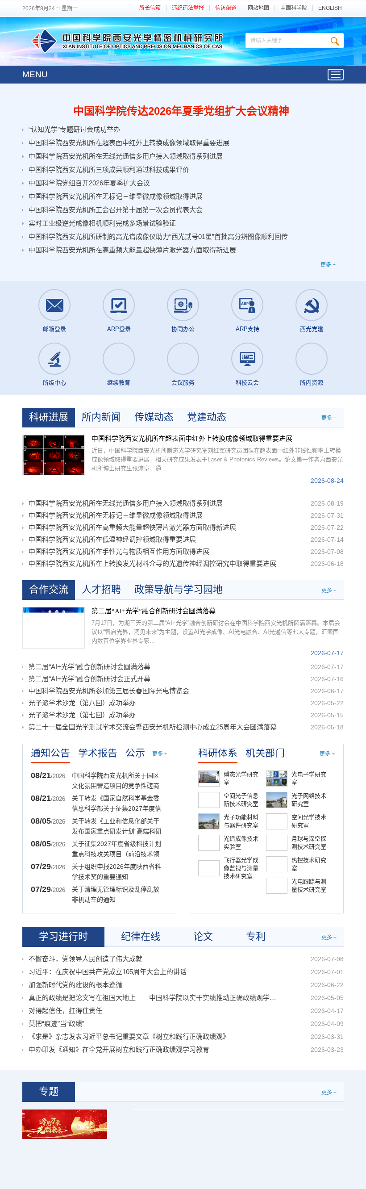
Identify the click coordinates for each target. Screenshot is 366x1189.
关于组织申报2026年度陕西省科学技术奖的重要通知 (116, 871)
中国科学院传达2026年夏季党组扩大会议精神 (181, 111)
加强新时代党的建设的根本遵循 (75, 984)
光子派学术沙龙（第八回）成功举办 (82, 703)
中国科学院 (293, 8)
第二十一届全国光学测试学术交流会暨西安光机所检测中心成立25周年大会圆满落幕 (153, 727)
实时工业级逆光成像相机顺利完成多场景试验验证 (102, 223)
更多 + (328, 265)
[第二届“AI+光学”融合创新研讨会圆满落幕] (53, 628)
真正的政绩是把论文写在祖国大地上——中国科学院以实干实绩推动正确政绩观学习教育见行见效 (154, 997)
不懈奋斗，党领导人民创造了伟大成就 (85, 959)
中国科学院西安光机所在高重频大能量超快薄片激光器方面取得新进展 (132, 250)
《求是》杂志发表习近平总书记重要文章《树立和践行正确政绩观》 (129, 1036)
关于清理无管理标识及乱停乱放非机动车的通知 (115, 894)
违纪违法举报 (188, 8)
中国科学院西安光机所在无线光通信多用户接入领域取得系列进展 (126, 156)
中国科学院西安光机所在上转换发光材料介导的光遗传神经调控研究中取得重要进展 (152, 563)
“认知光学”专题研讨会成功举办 (74, 129)
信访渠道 (226, 8)
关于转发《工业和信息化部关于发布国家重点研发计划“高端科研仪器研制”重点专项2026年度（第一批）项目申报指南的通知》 (117, 827)
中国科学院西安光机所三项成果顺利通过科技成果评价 (109, 169)
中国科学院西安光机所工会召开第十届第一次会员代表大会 (116, 210)
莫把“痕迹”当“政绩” (56, 1023)
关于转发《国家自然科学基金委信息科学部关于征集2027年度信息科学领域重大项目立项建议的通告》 (116, 804)
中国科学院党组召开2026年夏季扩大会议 (89, 183)
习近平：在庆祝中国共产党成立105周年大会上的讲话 (108, 971)
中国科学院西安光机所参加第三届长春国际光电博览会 (109, 691)
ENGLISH (330, 8)
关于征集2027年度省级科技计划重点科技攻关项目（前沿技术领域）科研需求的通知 (116, 849)
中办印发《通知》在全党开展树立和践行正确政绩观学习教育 (119, 1049)
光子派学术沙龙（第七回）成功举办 (82, 715)
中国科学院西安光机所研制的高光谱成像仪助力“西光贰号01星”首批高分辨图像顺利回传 (158, 236)
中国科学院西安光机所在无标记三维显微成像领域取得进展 (116, 196)
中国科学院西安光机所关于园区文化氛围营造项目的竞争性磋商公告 (115, 781)
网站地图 (258, 8)
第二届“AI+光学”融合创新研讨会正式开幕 (89, 678)
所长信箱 (150, 8)
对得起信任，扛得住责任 (65, 1010)
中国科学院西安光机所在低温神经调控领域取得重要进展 (112, 539)
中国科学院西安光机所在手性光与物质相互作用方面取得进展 (119, 551)
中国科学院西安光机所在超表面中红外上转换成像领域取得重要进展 (129, 143)
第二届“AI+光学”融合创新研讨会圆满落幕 (154, 611)
